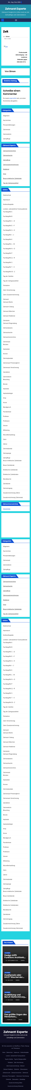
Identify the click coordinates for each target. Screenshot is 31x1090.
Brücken (5, 344)
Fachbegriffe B (7, 216)
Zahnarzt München (9, 311)
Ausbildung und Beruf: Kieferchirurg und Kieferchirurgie (14, 996)
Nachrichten (7, 120)
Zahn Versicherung (9, 290)
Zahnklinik (6, 372)
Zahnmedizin (7, 134)
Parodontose (7, 411)
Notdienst (6, 169)
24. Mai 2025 (9, 980)
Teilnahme (6, 285)
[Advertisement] (16, 525)
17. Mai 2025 (9, 1000)
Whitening (6, 430)
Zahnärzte (6, 320)
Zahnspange (7, 453)
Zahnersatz (6, 129)
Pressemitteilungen (9, 125)
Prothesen (6, 421)
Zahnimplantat (7, 448)
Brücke (5, 384)
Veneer (5, 425)
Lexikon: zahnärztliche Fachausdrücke (15, 209)
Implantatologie (8, 393)
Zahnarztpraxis (7, 328)
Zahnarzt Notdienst (9, 316)
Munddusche (7, 479)
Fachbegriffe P (7, 253)
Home (3, 1052)
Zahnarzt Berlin (8, 302)
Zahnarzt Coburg (8, 306)
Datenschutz (7, 195)
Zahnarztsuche (7, 155)
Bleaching (6, 379)
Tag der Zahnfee (8, 276)
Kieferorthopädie (8, 204)
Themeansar (17, 1048)
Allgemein (6, 115)
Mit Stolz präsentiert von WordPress (11, 1046)
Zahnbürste (6, 483)
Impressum (6, 200)
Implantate (6, 349)
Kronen (5, 353)
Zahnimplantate (8, 358)
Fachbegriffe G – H (9, 230)
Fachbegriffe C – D (9, 221)
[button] (28, 20)
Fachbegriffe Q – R (9, 258)
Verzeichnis (6, 509)
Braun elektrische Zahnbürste (12, 178)
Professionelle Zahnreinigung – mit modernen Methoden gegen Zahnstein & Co (21, 57)
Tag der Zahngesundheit (10, 183)
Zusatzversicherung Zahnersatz (13, 497)
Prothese (6, 416)
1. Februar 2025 (11, 1019)
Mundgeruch (7, 407)
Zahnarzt (6, 299)
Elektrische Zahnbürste (10, 470)
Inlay (4, 174)
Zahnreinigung (7, 488)
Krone (5, 402)
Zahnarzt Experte (15, 8)
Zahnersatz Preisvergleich (11, 363)
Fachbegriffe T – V (9, 267)
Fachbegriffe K (7, 239)
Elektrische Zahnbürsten (10, 474)
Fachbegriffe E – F (9, 225)
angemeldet (12, 98)
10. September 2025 (12, 960)
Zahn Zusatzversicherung (11, 294)
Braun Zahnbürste (8, 465)
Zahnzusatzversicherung (11, 164)
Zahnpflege (6, 138)
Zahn (4, 439)
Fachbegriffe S (7, 262)
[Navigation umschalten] (16, 20)
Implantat (6, 388)
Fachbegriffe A (7, 212)
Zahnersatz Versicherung (11, 367)
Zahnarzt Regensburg (10, 323)
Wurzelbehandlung (9, 435)
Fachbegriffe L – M (9, 244)
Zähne (5, 444)
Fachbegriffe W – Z (9, 271)
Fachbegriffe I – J (8, 235)
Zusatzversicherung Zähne (11, 493)
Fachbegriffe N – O (9, 248)
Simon (8, 36)
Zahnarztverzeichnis (9, 151)
